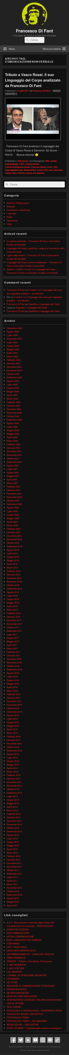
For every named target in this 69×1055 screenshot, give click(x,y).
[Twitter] (20, 1040)
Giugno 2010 (13, 898)
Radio (9, 217)
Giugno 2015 (13, 722)
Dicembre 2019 (14, 535)
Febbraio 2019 (13, 571)
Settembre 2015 (14, 711)
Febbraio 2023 (13, 402)
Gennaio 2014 (13, 778)
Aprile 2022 (12, 437)
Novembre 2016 (14, 662)
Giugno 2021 (13, 472)
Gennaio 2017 (13, 655)
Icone (49, 166)
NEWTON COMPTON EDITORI (22, 996)
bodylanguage (11, 163)
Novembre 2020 (14, 497)
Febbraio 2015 (13, 736)
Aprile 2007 (12, 905)
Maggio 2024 (13, 349)
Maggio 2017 (13, 641)
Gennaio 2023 (13, 405)
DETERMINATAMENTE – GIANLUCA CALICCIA (30, 954)
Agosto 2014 (13, 754)
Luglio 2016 (12, 676)
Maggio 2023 (13, 391)
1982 (47, 160)
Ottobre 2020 (13, 500)
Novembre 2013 (14, 785)
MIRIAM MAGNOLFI (17, 989)
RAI (46, 169)
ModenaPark (30, 169)
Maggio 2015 (13, 725)
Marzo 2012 (12, 852)
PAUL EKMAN (14, 1006)
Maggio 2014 (13, 764)
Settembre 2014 (14, 750)
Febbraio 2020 (13, 528)
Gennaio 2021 (13, 490)
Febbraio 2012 (13, 856)
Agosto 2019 (13, 549)
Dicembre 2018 (14, 578)
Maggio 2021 (13, 476)
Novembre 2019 (14, 539)
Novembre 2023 (14, 370)
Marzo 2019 (12, 567)
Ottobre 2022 (13, 416)
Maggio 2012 (13, 845)
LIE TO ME (12, 982)
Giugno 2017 (13, 637)
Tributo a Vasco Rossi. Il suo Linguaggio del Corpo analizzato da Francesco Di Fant (32, 80)
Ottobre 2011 (13, 870)
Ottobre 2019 (13, 542)
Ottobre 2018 (13, 585)
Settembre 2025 (14, 328)
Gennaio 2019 (13, 574)
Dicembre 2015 (14, 701)
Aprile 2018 (12, 606)
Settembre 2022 (14, 419)
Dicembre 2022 (14, 409)
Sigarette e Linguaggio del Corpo (44, 304)
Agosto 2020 (13, 507)
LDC (55, 166)
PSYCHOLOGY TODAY (18, 1017)
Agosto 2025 (13, 331)
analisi (53, 160)
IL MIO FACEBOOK (16, 964)
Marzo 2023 (12, 398)
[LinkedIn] (28, 1040)
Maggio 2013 (13, 803)
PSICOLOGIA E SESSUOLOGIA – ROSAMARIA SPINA (34, 1010)
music (40, 169)
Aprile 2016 (12, 687)
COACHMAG (13, 943)
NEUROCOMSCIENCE (18, 992)
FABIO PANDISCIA (16, 957)
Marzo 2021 (12, 483)
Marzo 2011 (12, 884)
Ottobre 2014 (13, 747)
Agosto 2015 (13, 715)
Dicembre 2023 (14, 366)
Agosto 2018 (13, 592)
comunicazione (32, 163)
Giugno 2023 (13, 387)
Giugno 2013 (13, 799)
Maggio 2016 (13, 683)
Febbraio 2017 (13, 651)
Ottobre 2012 (13, 827)
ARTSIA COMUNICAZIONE (20, 936)
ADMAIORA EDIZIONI (18, 929)
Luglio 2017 (12, 634)
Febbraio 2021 (13, 486)
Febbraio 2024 (13, 359)
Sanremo (58, 169)
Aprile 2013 (12, 806)
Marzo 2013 (12, 810)
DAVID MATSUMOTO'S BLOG (21, 950)
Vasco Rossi (18, 172)
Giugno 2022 (13, 430)
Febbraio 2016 (13, 694)
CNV (21, 163)
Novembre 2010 (14, 887)
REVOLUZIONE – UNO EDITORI (23, 1024)
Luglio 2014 (12, 757)
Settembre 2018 (14, 588)
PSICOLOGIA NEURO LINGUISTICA (25, 1014)
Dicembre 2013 (14, 782)
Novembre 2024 (14, 338)
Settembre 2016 (14, 669)
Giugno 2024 (13, 345)
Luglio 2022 (12, 426)
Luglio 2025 (12, 335)
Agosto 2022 (13, 423)
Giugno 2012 (13, 841)
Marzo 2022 (12, 440)
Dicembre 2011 (14, 863)
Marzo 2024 (12, 356)
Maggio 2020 (13, 518)
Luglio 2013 (12, 796)
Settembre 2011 (14, 873)
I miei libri (11, 213)
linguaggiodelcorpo (14, 169)
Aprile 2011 (12, 880)
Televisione (22, 160)
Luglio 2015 (12, 718)
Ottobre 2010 (13, 891)
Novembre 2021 (14, 454)
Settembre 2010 (14, 894)
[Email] (50, 1040)
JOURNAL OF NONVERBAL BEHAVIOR (26, 975)
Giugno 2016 (13, 680)
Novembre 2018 (14, 581)
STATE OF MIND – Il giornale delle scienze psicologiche (34, 1028)
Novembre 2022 (14, 412)
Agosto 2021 (13, 465)
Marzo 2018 (12, 609)
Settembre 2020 (14, 504)
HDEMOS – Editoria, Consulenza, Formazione (29, 961)
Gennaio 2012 (13, 859)
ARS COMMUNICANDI (18, 933)
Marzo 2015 (12, 732)
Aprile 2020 (12, 521)
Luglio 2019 (12, 553)
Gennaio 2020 (13, 532)
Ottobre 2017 (13, 627)
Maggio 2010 (13, 901)
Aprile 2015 (12, 729)
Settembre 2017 (14, 630)
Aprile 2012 (12, 849)
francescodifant (38, 166)
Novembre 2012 (14, 824)
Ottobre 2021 (13, 458)
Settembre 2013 (14, 792)
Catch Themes (43, 1050)
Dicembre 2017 (14, 620)
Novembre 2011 (14, 866)
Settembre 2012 (14, 831)
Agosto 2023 (13, 380)
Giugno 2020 (13, 514)
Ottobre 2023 (13, 373)
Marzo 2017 (12, 648)
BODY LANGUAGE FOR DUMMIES (24, 940)
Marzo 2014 (12, 771)
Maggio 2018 (13, 602)
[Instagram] (43, 1040)
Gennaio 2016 (13, 697)
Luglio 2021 (12, 469)
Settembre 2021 (14, 462)
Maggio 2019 (13, 560)
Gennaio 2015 (13, 740)
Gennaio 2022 (13, 447)
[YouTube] (35, 1040)
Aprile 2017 (12, 644)
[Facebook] (13, 1040)
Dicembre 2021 (14, 451)
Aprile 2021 (12, 479)
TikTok (57, 1040)
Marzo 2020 (12, 525)
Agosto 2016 (13, 673)
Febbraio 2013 (13, 813)
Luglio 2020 (12, 511)
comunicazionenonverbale (17, 166)
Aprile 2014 (12, 768)
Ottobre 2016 (13, 666)
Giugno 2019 (13, 556)
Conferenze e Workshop (18, 210)
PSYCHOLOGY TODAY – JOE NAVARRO (27, 1021)
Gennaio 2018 (13, 616)
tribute (8, 172)
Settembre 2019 (14, 546)
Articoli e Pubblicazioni (18, 203)
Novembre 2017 (14, 623)
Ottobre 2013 (13, 789)
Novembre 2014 (14, 743)
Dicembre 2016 (14, 659)
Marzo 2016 (12, 690)
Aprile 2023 (12, 395)
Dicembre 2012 (14, 820)
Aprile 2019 (12, 563)
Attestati (11, 206)
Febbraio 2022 (13, 444)
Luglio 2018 (12, 595)
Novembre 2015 (14, 704)
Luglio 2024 (12, 342)
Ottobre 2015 (13, 708)
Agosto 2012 (13, 834)
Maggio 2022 (13, 433)
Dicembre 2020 (14, 493)
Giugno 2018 (13, 599)
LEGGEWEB (13, 978)
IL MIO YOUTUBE (15, 968)
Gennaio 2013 (13, 817)
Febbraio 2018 (13, 613)
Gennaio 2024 (13, 363)
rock (51, 169)
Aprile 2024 (12, 352)
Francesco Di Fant (34, 31)
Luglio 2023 (12, 384)
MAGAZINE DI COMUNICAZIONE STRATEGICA (31, 985)
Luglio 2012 (12, 838)
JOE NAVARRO (14, 971)
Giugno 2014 (13, 761)
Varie (9, 224)
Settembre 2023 (14, 377)
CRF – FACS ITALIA (17, 947)
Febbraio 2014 (13, 775)
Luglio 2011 (12, 877)
